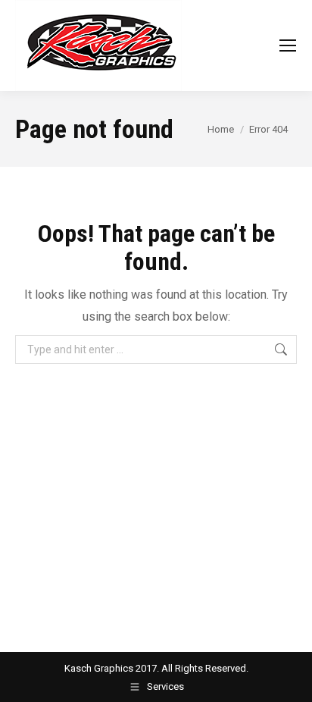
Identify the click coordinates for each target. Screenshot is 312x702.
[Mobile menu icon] (288, 45)
